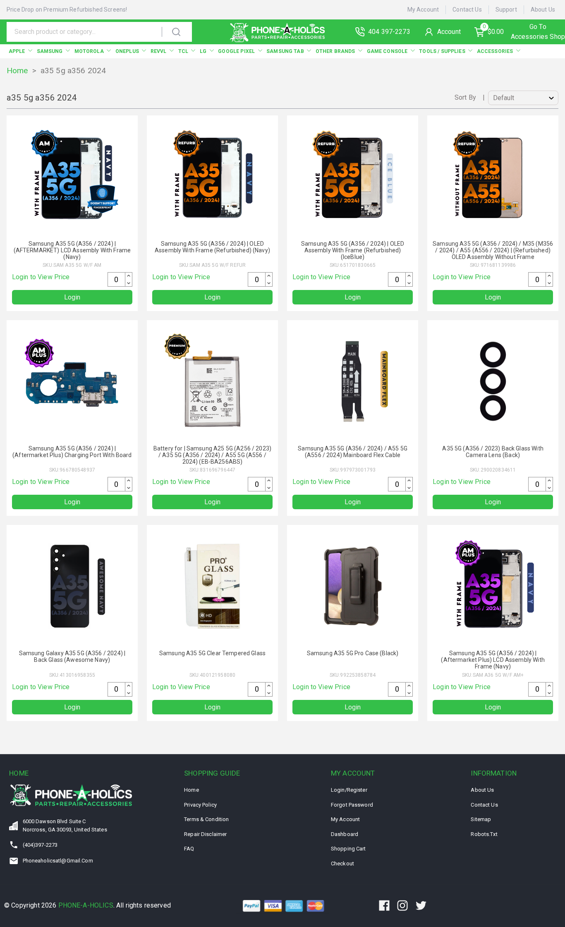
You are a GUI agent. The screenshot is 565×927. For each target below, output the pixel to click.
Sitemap (481, 819)
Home (17, 70)
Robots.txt (484, 834)
